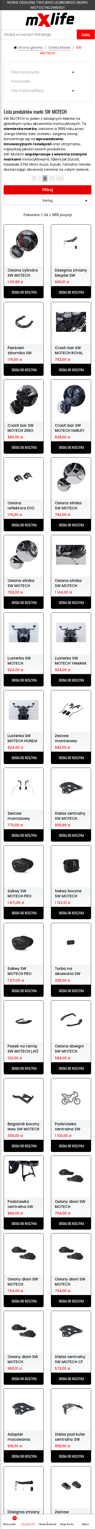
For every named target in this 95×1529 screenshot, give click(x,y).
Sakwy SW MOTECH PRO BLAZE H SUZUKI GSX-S (21, 971)
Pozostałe (20, 81)
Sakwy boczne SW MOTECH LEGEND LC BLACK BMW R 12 (71, 893)
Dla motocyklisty (27, 90)
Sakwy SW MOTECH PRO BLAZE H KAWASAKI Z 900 (23, 893)
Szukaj (86, 34)
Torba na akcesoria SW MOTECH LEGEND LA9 (70, 971)
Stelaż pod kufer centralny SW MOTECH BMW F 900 (70, 1436)
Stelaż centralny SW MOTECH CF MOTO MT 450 (70, 1359)
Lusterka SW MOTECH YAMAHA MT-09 (70, 660)
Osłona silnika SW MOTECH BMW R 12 (68, 505)
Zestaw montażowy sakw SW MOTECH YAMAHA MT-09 (23, 816)
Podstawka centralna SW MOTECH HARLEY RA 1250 (69, 1126)
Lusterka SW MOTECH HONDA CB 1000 (22, 738)
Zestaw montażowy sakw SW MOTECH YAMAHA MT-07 (70, 738)
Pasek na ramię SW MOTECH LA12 (23, 1048)
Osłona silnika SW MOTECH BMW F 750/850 (69, 583)
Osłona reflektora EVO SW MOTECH (21, 505)
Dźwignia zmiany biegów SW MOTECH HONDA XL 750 (24, 1514)
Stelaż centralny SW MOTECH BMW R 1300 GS (70, 816)
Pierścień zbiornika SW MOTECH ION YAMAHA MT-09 (22, 350)
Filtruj (47, 189)
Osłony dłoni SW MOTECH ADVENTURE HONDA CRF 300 (70, 1204)
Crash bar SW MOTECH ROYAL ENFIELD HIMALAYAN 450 (69, 350)
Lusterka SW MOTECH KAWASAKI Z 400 (23, 660)
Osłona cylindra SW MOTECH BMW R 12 (23, 272)
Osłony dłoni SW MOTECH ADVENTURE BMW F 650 (23, 1281)
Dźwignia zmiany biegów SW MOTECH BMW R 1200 (71, 272)
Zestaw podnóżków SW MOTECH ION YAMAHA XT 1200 (70, 1514)
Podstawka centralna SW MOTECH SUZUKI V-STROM (22, 1204)
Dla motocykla (25, 72)
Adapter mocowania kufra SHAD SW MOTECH (21, 1436)
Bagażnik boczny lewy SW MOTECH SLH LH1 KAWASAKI (24, 1126)
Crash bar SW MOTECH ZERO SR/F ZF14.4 (21, 428)
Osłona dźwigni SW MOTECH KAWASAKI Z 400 (70, 1048)
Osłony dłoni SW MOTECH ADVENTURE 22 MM (23, 1359)
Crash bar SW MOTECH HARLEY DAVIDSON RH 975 (69, 428)
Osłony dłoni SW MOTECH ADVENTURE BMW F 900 (70, 1281)
